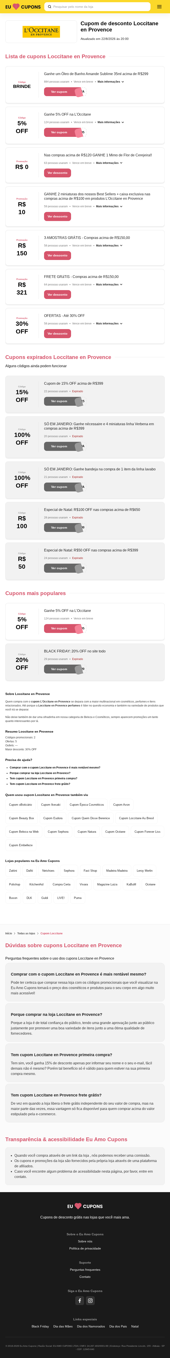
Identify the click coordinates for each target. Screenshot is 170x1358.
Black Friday (40, 1326)
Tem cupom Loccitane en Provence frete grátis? (40, 784)
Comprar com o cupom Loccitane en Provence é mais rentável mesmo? (55, 767)
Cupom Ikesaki (50, 804)
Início (8, 933)
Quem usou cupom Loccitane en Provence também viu (46, 795)
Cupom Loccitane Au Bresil (136, 818)
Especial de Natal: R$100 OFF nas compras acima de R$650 (92, 510)
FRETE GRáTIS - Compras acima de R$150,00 (81, 277)
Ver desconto (58, 173)
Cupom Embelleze (21, 845)
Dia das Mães (63, 1326)
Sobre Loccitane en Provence (27, 694)
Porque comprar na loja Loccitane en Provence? (40, 773)
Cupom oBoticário (20, 804)
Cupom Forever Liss (147, 831)
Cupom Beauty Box (21, 818)
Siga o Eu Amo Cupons (85, 1291)
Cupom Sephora (58, 831)
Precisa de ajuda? (18, 760)
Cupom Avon (121, 804)
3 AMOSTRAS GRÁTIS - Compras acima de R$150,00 (87, 238)
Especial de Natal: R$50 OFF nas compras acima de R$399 (91, 550)
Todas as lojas (26, 933)
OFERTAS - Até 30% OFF (64, 316)
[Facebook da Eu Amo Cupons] (79, 1300)
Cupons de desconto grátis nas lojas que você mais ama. (85, 1217)
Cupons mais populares (35, 593)
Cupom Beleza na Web (24, 831)
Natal (135, 1326)
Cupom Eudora (52, 818)
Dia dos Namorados (91, 1326)
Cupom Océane (115, 831)
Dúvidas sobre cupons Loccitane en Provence (63, 945)
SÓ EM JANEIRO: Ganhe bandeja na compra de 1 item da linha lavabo (100, 469)
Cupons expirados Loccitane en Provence (58, 357)
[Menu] (159, 6)
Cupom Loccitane (52, 933)
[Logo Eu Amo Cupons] (23, 6)
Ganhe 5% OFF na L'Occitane (67, 114)
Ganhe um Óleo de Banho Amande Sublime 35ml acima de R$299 (96, 74)
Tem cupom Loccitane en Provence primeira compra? (43, 778)
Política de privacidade (85, 1248)
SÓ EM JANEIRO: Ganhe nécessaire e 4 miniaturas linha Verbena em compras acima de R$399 (99, 426)
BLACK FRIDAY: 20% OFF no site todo (75, 651)
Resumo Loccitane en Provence (29, 731)
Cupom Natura (87, 831)
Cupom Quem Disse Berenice (91, 818)
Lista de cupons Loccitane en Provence (55, 56)
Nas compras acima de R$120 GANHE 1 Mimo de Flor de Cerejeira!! (98, 155)
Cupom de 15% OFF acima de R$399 (73, 383)
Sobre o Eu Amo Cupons (85, 1234)
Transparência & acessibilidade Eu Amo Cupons (66, 1139)
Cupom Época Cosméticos (87, 804)
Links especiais (85, 1319)
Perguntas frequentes (85, 1269)
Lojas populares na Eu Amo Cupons (32, 861)
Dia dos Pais (118, 1326)
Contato (85, 1276)
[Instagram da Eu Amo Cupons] (90, 1300)
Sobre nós (85, 1241)
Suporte (85, 1262)
